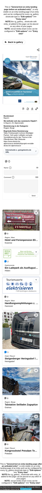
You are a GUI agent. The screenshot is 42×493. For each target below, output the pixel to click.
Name (6, 168)
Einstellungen (26, 489)
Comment (7, 177)
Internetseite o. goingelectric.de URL (18, 151)
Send (33, 196)
